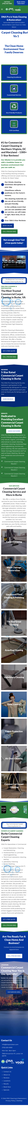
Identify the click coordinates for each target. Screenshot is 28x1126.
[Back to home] (14, 9)
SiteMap (19, 1101)
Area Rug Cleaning (14, 650)
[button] (2, 9)
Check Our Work (14, 431)
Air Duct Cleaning (14, 758)
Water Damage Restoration (10, 451)
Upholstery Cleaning (14, 677)
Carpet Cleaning (14, 542)
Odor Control (14, 704)
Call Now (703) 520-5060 (7, 2)
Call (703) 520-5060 (9, 231)
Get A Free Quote (9, 351)
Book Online (7, 225)
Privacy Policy (10, 1101)
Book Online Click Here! (21, 2)
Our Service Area (14, 992)
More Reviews (8, 399)
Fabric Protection (14, 731)
